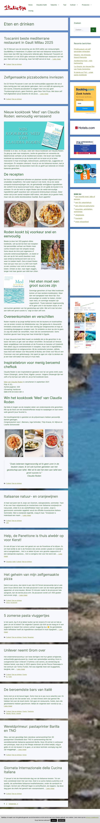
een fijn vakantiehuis (83, 202)
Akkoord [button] (54, 820)
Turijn (10, 676)
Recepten (31, 637)
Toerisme (31, 711)
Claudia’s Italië (41, 5)
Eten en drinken (17, 64)
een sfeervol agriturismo (84, 206)
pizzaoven (13, 602)
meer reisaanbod (82, 222)
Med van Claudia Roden (13, 382)
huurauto (78, 218)
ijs (7, 676)
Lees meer (57, 59)
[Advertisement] (85, 262)
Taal (64, 5)
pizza (8, 602)
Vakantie (54, 5)
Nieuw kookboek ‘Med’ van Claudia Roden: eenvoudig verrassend (32, 114)
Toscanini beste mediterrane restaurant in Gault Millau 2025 (28, 40)
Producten (85, 5)
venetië (18, 713)
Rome (13, 713)
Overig (30, 11)
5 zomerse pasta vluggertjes (26, 615)
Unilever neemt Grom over (24, 650)
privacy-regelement (92, 817)
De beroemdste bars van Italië (28, 689)
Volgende (13, 804)
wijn (7, 522)
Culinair (73, 5)
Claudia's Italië (11, 561)
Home (30, 5)
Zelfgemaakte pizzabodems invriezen (33, 77)
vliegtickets (79, 215)
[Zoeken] (93, 29)
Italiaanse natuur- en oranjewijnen (31, 496)
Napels (8, 713)
